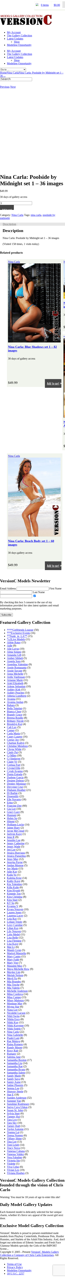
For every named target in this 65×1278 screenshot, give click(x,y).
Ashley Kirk (13, 689)
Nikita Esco (13, 1019)
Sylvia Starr (13, 1113)
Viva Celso (13, 1166)
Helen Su (12, 818)
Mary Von (12, 962)
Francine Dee (14, 805)
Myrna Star (13, 1006)
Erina (10, 802)
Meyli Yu (12, 978)
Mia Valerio (13, 987)
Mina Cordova (15, 994)
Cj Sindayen (13, 758)
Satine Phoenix (15, 1085)
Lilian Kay (13, 928)
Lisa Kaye (12, 943)
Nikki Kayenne (15, 1025)
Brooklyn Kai (14, 724)
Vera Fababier (14, 1157)
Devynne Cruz (15, 786)
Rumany (11, 1053)
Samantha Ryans (16, 1069)
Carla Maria (13, 733)
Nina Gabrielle (15, 1034)
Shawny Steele (15, 1091)
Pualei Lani (13, 1038)
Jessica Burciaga (16, 852)
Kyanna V (12, 906)
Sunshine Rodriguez (18, 1104)
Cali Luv (12, 727)
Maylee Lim (13, 972)
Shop (17, 41)
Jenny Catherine (16, 843)
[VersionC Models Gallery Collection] (26, 24)
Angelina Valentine (17, 664)
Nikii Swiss (13, 1016)
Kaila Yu (11, 874)
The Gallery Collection (19, 35)
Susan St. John (15, 1110)
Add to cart (7, 209)
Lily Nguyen (14, 931)
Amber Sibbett (15, 658)
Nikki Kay (13, 1022)
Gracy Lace (13, 811)
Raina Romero (15, 1044)
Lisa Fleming (14, 940)
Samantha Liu (14, 1063)
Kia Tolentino (14, 884)
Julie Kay (12, 871)
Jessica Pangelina (16, 855)
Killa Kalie (13, 887)
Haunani (11, 815)
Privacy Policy (15, 1267)
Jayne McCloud (15, 830)
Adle (9, 645)
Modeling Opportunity (19, 44)
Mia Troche (13, 984)
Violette (11, 1163)
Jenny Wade (13, 846)
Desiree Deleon (15, 780)
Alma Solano (14, 651)
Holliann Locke (15, 824)
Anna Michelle (15, 673)
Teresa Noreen (15, 1135)
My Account (14, 32)
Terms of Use (14, 1264)
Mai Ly (11, 947)
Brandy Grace (14, 714)
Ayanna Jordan (15, 702)
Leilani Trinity (15, 921)
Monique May (15, 1003)
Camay (11, 730)
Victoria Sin (13, 1160)
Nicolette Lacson (16, 1012)
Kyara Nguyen (15, 909)
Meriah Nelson (15, 975)
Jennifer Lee (13, 840)
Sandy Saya (13, 1078)
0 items (45, 4)
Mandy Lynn (14, 950)
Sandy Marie (14, 1075)
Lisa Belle (12, 937)
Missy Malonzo (15, 1000)
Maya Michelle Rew (18, 968)
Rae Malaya (13, 1041)
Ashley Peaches (15, 692)
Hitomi (11, 821)
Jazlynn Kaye (14, 833)
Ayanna (11, 698)
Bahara (11, 705)
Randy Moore (14, 1047)
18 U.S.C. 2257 (15, 1273)
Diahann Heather (16, 790)
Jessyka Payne (15, 862)
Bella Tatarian (14, 708)
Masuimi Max (14, 965)
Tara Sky (12, 1122)
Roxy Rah (12, 1050)
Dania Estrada (14, 774)
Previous (5, 86)
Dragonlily (13, 796)
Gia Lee (11, 808)
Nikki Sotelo (14, 1028)
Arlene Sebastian (16, 686)
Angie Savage (14, 670)
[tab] (9, 224)
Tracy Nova (13, 1147)
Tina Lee (12, 1141)
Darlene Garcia (15, 777)
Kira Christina (14, 896)
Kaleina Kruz (14, 877)
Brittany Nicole (15, 720)
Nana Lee (12, 1009)
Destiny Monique (16, 783)
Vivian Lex (13, 1169)
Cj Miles (11, 755)
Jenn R (11, 837)
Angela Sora (14, 661)
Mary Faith (13, 959)
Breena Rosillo (15, 717)
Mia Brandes (14, 981)
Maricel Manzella (16, 953)
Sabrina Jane (14, 1056)
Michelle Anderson (17, 990)
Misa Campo (14, 997)
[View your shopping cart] (37, 4)
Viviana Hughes (16, 1173)
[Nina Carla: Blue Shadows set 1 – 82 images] (34, 340)
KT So (10, 903)
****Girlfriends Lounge (20, 629)
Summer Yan (14, 1100)
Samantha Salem (16, 1072)
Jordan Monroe (15, 865)
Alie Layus (13, 648)
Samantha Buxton (17, 1060)
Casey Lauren (14, 736)
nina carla (36, 215)
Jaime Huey (13, 827)
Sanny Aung (14, 1082)
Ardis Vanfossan (16, 676)
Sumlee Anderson (16, 1097)
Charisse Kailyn (15, 742)
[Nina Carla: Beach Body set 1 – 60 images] (34, 534)
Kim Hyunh (13, 890)
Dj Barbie (12, 793)
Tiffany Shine (14, 1138)
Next (13, 86)
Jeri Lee (11, 849)
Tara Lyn (12, 1119)
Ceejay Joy (13, 739)
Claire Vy (12, 761)
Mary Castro (14, 956)
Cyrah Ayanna (15, 771)
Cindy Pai (12, 752)
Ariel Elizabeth (15, 683)
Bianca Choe (14, 711)
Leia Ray (12, 918)
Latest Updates (15, 38)
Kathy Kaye (13, 881)
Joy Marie (12, 868)
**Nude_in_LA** (17, 636)
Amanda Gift (14, 654)
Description (9, 224)
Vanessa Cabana (16, 1151)
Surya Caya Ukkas (17, 1107)
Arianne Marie (15, 680)
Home (3, 72)
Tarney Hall (13, 1125)
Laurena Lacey (15, 915)
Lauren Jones (14, 912)
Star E (10, 1094)
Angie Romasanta (17, 667)
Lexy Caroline (15, 925)
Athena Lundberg (16, 695)
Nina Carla (13, 72)
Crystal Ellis (13, 768)
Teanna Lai (13, 1132)
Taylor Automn (15, 1129)
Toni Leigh (13, 1144)
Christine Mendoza (17, 746)
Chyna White (14, 749)
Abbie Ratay (14, 642)
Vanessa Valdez (15, 1154)
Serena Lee (13, 1088)
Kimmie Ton (14, 893)
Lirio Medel (13, 934)
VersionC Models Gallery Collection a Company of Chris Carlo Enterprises (29, 1253)
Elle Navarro (14, 799)
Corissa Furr (13, 764)
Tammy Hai (13, 1116)
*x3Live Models (16, 639)
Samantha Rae (15, 1066)
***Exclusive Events (18, 632)
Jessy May (12, 859)
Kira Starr (12, 899)
